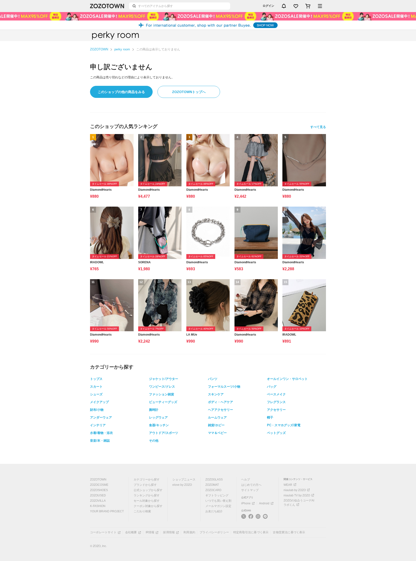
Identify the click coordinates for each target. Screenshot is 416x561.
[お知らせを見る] (284, 6)
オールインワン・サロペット (287, 379)
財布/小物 (97, 410)
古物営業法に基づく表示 (289, 532)
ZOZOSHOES (99, 490)
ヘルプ (245, 479)
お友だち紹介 (214, 511)
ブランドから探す (145, 485)
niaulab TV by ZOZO (297, 495)
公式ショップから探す (148, 490)
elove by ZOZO (182, 485)
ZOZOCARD (213, 490)
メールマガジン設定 (218, 506)
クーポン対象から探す (148, 506)
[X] (243, 518)
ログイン (268, 5)
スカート (96, 386)
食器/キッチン (159, 425)
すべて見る (318, 126)
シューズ (96, 394)
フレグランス (276, 402)
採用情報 (169, 532)
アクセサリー (276, 410)
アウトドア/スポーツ (163, 433)
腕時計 (153, 410)
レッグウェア (158, 417)
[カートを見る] (308, 6)
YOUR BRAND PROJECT (107, 511)
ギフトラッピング (216, 495)
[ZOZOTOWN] (107, 6)
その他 (153, 440)
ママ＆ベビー (217, 433)
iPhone (246, 503)
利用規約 (189, 532)
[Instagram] (258, 518)
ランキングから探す (147, 495)
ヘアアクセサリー (220, 410)
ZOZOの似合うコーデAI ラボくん (299, 503)
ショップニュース (183, 479)
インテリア (98, 425)
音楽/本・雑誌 (100, 440)
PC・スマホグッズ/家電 (283, 425)
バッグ (271, 386)
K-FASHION (97, 506)
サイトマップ (250, 490)
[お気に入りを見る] (296, 6)
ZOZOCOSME (99, 485)
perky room (122, 49)
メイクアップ (99, 402)
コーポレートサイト (103, 532)
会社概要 (131, 532)
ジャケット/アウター (163, 379)
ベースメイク (276, 394)
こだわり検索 (142, 511)
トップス (96, 379)
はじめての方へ (251, 485)
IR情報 (150, 532)
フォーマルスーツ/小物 (224, 386)
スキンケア (216, 394)
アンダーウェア (101, 417)
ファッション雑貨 (161, 394)
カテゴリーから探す (147, 479)
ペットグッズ (276, 433)
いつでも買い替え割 (218, 500)
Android (264, 503)
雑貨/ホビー (216, 425)
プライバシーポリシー (214, 532)
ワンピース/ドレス (162, 386)
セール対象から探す (147, 500)
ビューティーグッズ (163, 402)
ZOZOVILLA (98, 500)
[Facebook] (250, 518)
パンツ (212, 379)
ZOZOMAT (212, 485)
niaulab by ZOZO (295, 490)
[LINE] (265, 517)
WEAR (288, 485)
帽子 (270, 417)
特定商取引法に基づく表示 (250, 532)
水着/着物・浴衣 (101, 433)
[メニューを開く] (320, 6)
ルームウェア (217, 417)
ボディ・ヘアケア (220, 402)
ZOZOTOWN (99, 49)
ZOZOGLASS (214, 479)
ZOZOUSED (98, 495)
